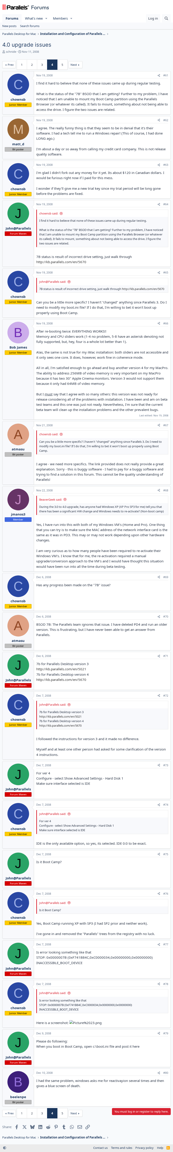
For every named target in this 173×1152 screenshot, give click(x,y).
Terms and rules (121, 1148)
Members (60, 18)
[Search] (166, 18)
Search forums (29, 26)
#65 (165, 272)
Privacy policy (144, 1148)
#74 (165, 805)
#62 (165, 120)
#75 (165, 854)
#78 (165, 984)
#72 (165, 696)
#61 (165, 75)
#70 (165, 616)
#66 (165, 323)
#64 (165, 204)
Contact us (100, 1148)
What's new (34, 18)
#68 (165, 490)
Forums (12, 18)
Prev (11, 65)
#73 (165, 765)
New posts (9, 26)
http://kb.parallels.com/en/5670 (61, 262)
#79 (165, 1033)
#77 (165, 944)
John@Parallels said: (52, 282)
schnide (11, 52)
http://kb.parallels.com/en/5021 (61, 669)
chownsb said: (48, 213)
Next (74, 65)
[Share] (159, 75)
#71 (165, 656)
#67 (165, 425)
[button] (46, 18)
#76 (165, 894)
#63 (165, 165)
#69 (165, 577)
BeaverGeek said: (50, 499)
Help (160, 1148)
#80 (165, 1073)
